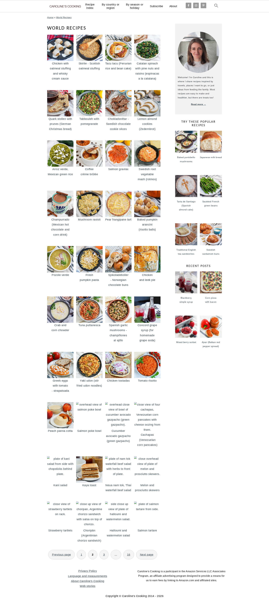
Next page (146, 554)
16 (128, 554)
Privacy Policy (87, 571)
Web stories (87, 586)
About (173, 6)
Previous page (61, 554)
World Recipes (64, 17)
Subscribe (156, 6)
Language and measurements (87, 576)
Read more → (198, 104)
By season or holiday (134, 6)
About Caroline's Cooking (87, 581)
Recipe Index (89, 6)
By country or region (110, 6)
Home (50, 17)
